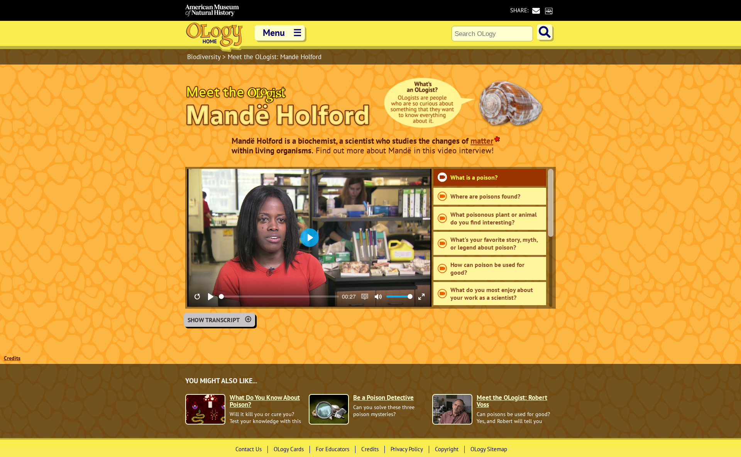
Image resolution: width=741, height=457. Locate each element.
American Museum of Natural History (212, 10)
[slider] (279, 296)
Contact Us (248, 449)
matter (481, 141)
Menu (282, 33)
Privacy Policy (407, 449)
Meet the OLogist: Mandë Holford (274, 57)
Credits (12, 358)
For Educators (332, 449)
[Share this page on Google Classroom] (548, 11)
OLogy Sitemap (488, 449)
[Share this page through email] (536, 11)
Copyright (446, 449)
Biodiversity (204, 57)
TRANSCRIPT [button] (214, 320)
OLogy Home (214, 36)
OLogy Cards (289, 449)
